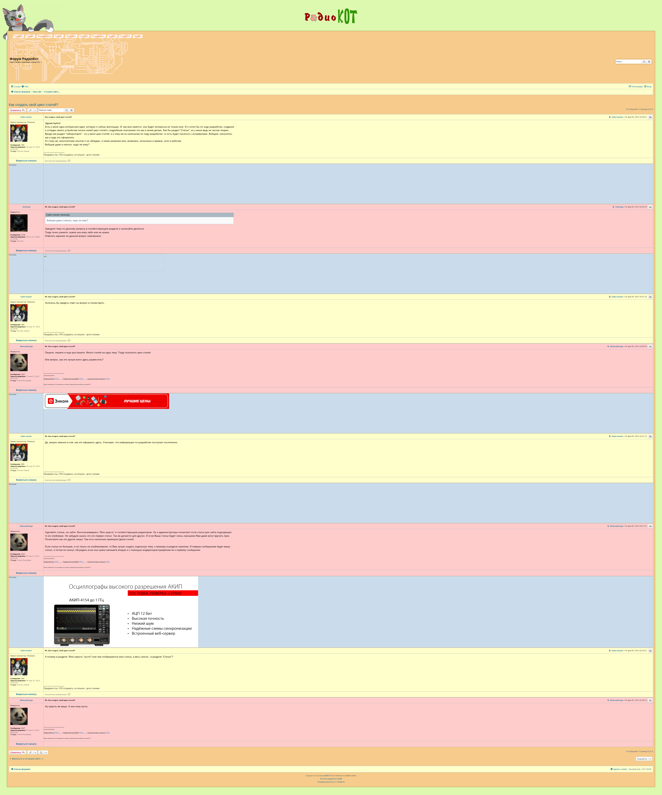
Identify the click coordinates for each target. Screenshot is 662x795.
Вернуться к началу (26, 161)
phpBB (325, 776)
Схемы (30, 36)
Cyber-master (26, 117)
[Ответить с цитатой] (650, 117)
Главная (18, 36)
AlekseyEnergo (26, 346)
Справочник (98, 36)
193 (22, 145)
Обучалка (71, 36)
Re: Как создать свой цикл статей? (60, 207)
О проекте (125, 36)
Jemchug (26, 207)
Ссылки (84, 36)
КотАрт (112, 36)
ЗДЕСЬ (56, 379)
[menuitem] (24, 87)
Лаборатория (44, 36)
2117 (23, 374)
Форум (137, 36)
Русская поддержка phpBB (331, 779)
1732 (23, 235)
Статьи (58, 36)
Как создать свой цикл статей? (33, 105)
